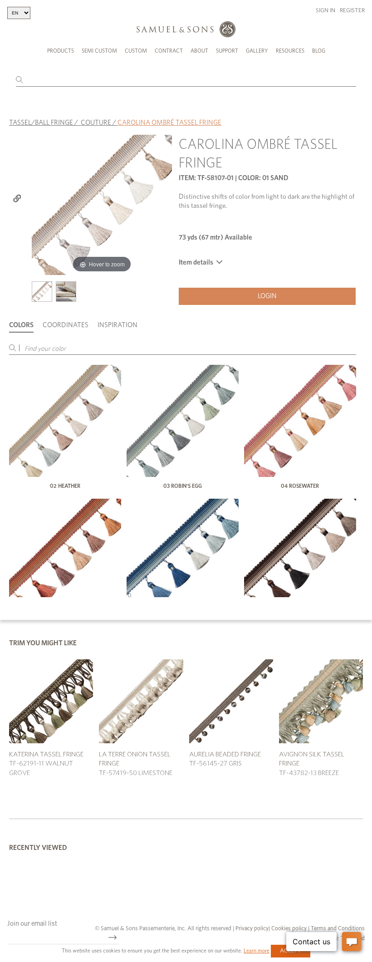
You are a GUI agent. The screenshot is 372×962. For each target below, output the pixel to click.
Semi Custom (99, 51)
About (199, 51)
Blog (318, 51)
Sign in (325, 11)
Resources (290, 51)
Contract (169, 51)
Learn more (256, 950)
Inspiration (117, 325)
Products (60, 51)
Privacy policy (252, 929)
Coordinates (65, 325)
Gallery (257, 51)
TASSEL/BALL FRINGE (41, 122)
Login (267, 296)
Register (352, 11)
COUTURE (96, 122)
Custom (136, 51)
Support (227, 51)
